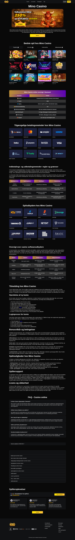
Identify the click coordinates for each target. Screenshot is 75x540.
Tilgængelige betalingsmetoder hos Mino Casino (20, 460)
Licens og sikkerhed (15, 476)
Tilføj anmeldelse (59, 494)
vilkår (20, 307)
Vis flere (37, 512)
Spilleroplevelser (14, 481)
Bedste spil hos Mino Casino (16, 455)
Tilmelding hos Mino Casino (16, 465)
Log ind (59, 531)
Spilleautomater (58, 47)
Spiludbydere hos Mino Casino (17, 463)
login (21, 321)
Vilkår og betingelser (62, 530)
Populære (15, 47)
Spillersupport (13, 473)
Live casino (29, 47)
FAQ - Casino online (15, 478)
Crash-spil (44, 47)
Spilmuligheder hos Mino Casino (17, 470)
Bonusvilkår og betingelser (16, 468)
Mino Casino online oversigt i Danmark (19, 458)
